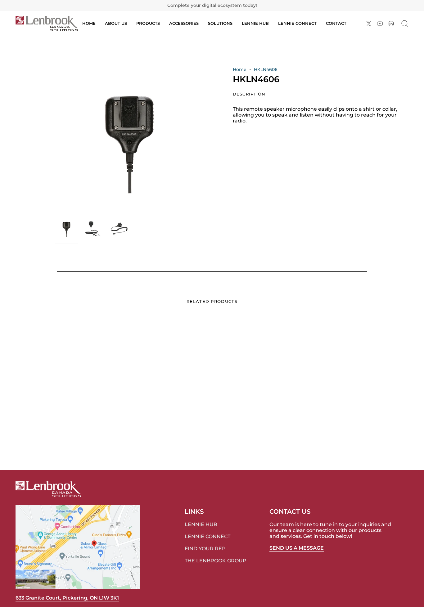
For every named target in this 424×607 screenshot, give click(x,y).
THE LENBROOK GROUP (215, 561)
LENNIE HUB (201, 524)
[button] (148, 23)
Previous (54, 140)
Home (239, 69)
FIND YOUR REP (205, 549)
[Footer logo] (48, 489)
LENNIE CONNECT (207, 536)
